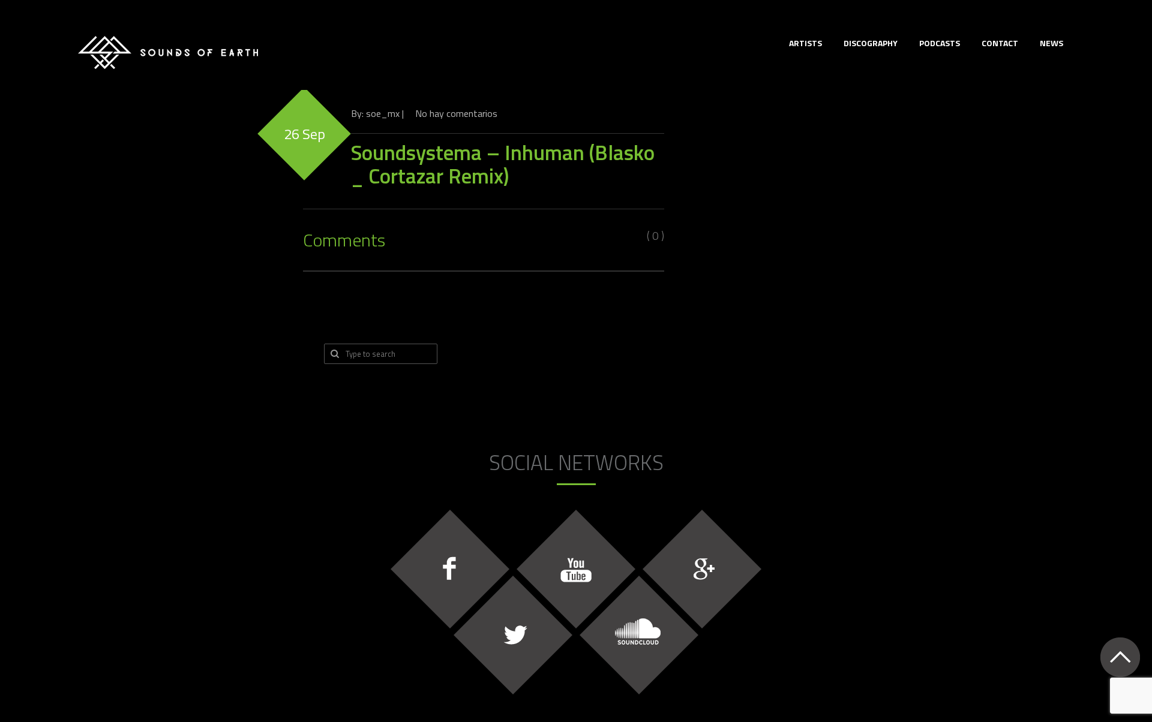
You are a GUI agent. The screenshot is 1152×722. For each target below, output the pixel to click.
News (1051, 43)
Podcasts (939, 43)
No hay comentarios (456, 113)
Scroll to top (1120, 657)
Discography (871, 43)
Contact (1000, 43)
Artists (805, 43)
